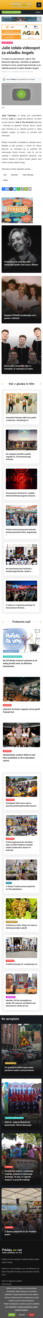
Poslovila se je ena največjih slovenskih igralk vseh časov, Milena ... (21, 265)
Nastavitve (22, 1315)
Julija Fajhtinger (27, 175)
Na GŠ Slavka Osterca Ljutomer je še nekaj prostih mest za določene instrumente (20, 663)
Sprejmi (12, 1315)
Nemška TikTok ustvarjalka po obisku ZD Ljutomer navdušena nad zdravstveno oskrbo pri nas (20, 1003)
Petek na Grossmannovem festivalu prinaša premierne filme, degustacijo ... (21, 532)
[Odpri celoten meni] (39, 5)
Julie (5, 175)
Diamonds (14, 175)
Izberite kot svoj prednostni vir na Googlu (20, 79)
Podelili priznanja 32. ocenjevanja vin (21, 964)
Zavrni (31, 1315)
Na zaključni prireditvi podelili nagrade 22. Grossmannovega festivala (18, 456)
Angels (5, 180)
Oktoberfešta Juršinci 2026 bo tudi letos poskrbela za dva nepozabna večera (19, 758)
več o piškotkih (10, 1307)
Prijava (38, 12)
